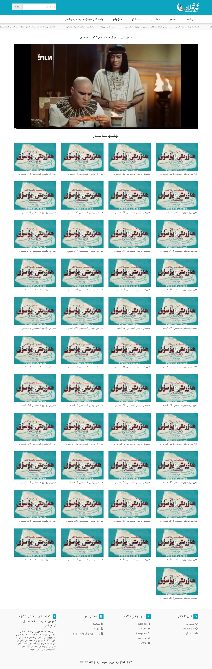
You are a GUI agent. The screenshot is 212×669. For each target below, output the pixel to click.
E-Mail (143, 643)
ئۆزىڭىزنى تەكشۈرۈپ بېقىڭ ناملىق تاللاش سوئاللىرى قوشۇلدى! (33, 26)
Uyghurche (188, 628)
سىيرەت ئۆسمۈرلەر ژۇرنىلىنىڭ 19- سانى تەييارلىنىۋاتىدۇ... (96, 26)
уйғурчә (190, 633)
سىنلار (173, 19)
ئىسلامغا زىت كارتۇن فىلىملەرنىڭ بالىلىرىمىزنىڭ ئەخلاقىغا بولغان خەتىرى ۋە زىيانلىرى (168, 26)
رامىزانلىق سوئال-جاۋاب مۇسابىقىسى (84, 19)
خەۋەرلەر (117, 19)
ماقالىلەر (155, 19)
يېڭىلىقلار (136, 19)
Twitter (143, 628)
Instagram (141, 633)
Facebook (142, 623)
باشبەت (189, 19)
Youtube (142, 638)
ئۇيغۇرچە (190, 623)
